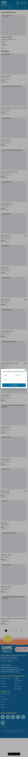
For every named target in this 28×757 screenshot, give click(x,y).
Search (15, 385)
